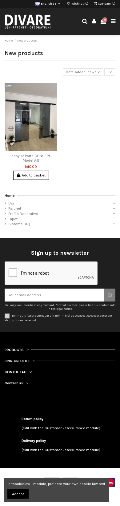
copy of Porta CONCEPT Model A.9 (30, 158)
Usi (11, 203)
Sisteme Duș (19, 224)
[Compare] (53, 101)
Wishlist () (80, 4)
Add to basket (34, 175)
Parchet (14, 208)
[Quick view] (53, 111)
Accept (18, 494)
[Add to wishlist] (53, 91)
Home (10, 195)
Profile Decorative (23, 214)
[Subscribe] (109, 295)
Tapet (13, 219)
